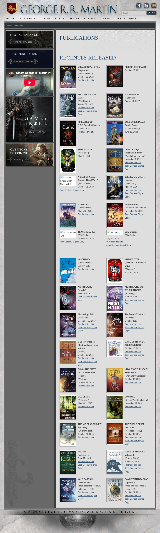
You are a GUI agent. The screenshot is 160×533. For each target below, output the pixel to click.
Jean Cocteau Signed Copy (72, 190)
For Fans (91, 18)
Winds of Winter (12, 9)
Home (10, 18)
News (107, 18)
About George (53, 18)
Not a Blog (28, 18)
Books (74, 18)
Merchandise (126, 18)
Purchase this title (86, 80)
